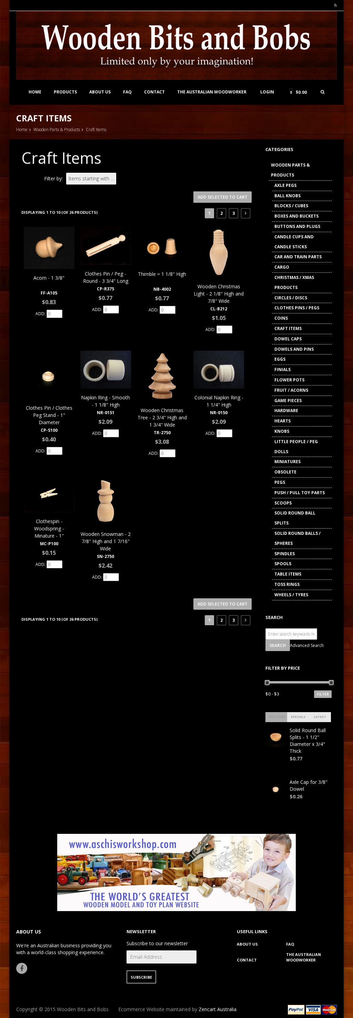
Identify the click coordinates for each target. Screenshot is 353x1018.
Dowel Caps (288, 339)
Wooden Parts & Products (56, 129)
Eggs (279, 359)
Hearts (282, 421)
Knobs (281, 431)
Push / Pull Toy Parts (299, 493)
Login (267, 92)
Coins (281, 318)
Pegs (279, 482)
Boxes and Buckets (296, 216)
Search (274, 617)
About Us (100, 92)
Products (65, 92)
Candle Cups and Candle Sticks (294, 242)
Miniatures (287, 462)
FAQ (127, 92)
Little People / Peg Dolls (296, 447)
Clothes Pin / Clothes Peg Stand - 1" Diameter (49, 415)
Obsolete (285, 472)
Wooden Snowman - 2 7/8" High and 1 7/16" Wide (106, 541)
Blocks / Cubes (291, 206)
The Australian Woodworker (211, 92)
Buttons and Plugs (297, 226)
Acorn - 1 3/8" (48, 278)
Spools (282, 564)
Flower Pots (289, 380)
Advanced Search (307, 645)
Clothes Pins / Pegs (296, 308)
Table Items (287, 574)
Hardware (286, 410)
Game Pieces (288, 400)
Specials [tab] (298, 717)
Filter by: (53, 178)
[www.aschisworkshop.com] (176, 872)
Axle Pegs (285, 185)
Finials (282, 369)
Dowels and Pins (294, 349)
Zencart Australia (217, 1009)
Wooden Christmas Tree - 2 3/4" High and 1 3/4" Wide (162, 417)
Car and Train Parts (298, 257)
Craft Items (288, 328)
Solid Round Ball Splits (294, 518)
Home (35, 92)
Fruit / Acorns (291, 390)
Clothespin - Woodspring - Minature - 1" (49, 528)
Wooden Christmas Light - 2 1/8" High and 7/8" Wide (219, 293)
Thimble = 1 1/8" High (162, 274)
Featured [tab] (277, 717)
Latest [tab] (320, 717)
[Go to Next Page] (245, 213)
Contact (154, 92)
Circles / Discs (290, 298)
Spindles (284, 554)
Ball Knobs (287, 196)
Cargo (281, 267)
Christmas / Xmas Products (294, 282)
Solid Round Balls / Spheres (297, 538)
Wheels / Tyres (291, 595)
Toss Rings (287, 584)
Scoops (283, 503)
